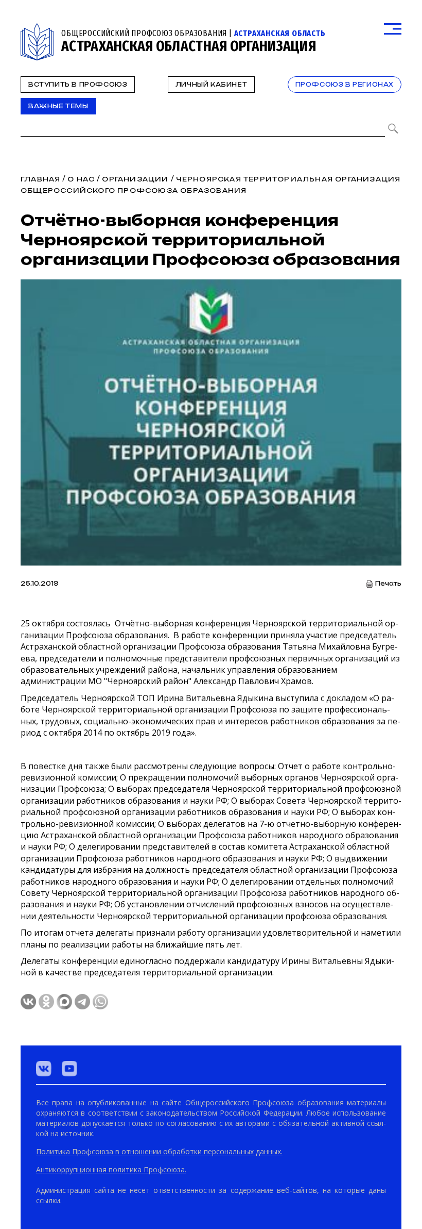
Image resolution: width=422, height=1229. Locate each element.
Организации (135, 179)
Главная (40, 179)
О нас (81, 179)
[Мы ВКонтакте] (43, 1068)
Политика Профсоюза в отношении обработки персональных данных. (159, 1151)
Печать (388, 584)
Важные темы (58, 106)
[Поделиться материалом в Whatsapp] (100, 1001)
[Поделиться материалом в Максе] (64, 1001)
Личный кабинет (211, 84)
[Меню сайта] (392, 29)
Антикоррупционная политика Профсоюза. (111, 1169)
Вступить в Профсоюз (77, 84)
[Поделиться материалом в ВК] (28, 1001)
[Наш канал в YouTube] (69, 1068)
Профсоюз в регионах (344, 84)
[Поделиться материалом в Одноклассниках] (46, 1001)
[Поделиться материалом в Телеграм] (82, 1001)
